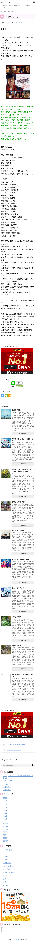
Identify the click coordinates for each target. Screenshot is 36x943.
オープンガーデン (9, 869)
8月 (6, 801)
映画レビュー (21, 22)
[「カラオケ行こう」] (6, 592)
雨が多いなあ (16, 617)
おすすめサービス (9, 872)
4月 (6, 813)
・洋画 (5, 856)
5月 (6, 810)
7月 (6, 804)
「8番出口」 (7, 784)
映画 (4, 879)
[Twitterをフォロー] (2, 395)
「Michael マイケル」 (10, 781)
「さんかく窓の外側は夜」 (16, 744)
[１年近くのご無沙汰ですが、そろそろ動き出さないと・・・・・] (6, 473)
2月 (6, 816)
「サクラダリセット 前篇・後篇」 (22, 440)
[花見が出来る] (6, 649)
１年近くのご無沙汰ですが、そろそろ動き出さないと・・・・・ (22, 471)
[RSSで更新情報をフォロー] (9, 395)
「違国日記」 (16, 410)
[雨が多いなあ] (6, 621)
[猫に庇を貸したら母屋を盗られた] (6, 678)
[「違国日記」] (6, 414)
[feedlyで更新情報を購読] (6, 395)
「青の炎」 (7, 787)
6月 (6, 807)
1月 (6, 819)
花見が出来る (16, 646)
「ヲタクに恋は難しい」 (20, 559)
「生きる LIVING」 (19, 530)
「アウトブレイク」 (14, 750)
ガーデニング (7, 876)
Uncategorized (8, 866)
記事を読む (23, 433)
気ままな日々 (6, 2)
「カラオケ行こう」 (19, 588)
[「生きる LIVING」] (6, 534)
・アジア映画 (7, 850)
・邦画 (15, 22)
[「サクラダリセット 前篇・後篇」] (6, 443)
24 (19, 383)
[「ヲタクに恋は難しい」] (6, 563)
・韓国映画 (7, 863)
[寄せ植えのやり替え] (6, 506)
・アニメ (6, 853)
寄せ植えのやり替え (19, 502)
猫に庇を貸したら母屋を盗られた (22, 675)
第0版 (25, 940)
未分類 (5, 885)
